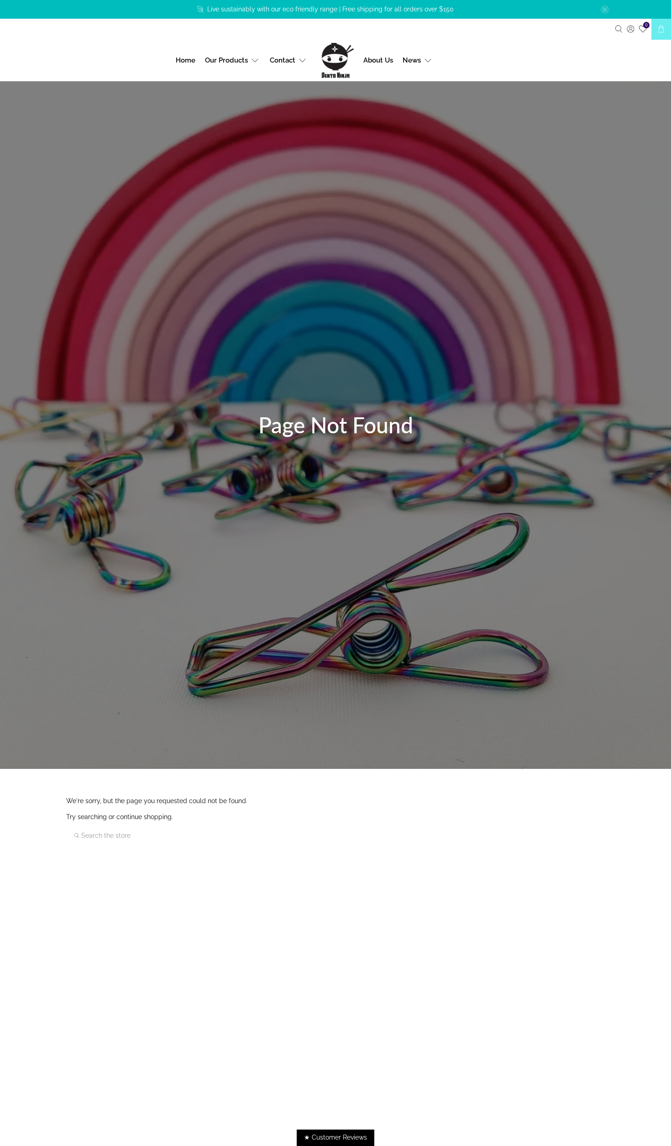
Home (185, 60)
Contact (282, 60)
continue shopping (144, 816)
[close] (604, 9)
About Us (378, 60)
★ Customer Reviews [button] (335, 1137)
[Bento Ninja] (335, 61)
